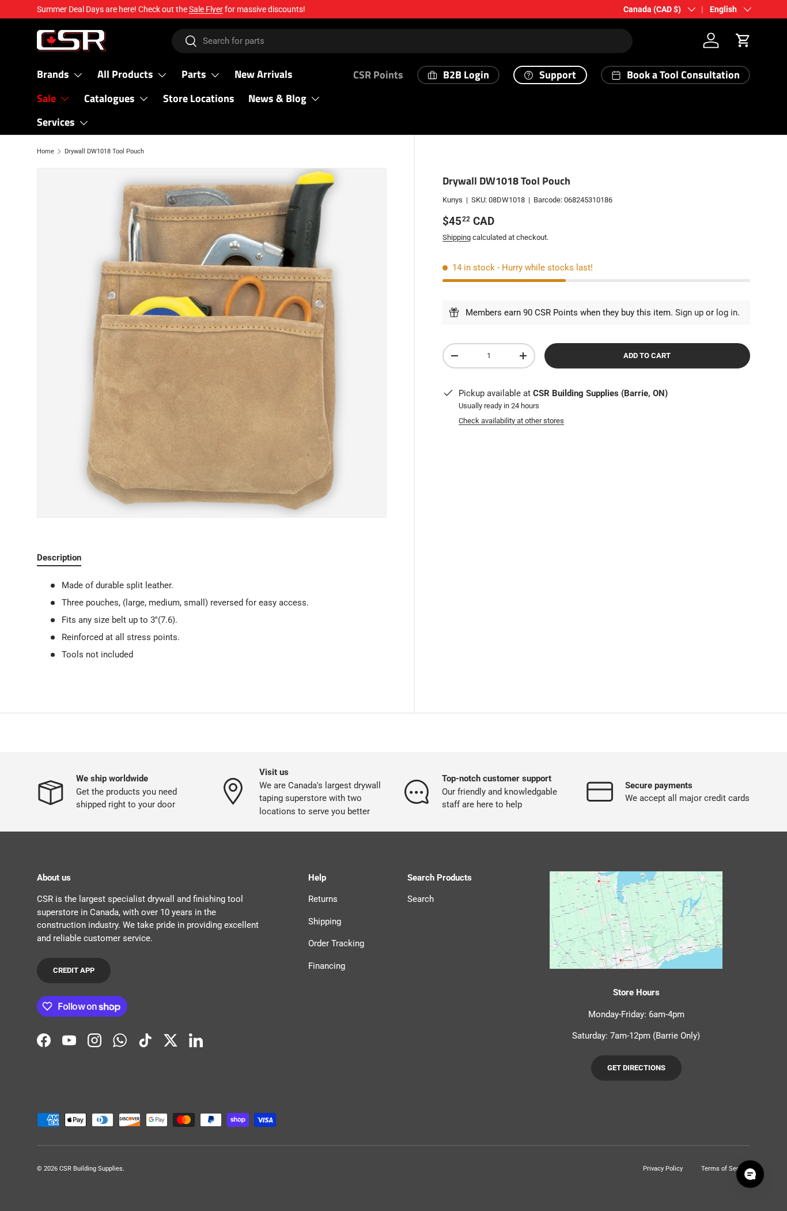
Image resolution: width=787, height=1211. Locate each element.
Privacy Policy (663, 1168)
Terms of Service (725, 1168)
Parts (193, 74)
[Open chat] (750, 1174)
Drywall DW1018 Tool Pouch (104, 151)
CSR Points (378, 74)
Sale (46, 98)
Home (45, 151)
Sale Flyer (206, 9)
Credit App (73, 970)
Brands (53, 74)
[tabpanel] (212, 620)
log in (726, 312)
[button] (743, 40)
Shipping (456, 236)
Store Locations (198, 98)
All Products (125, 74)
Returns (323, 899)
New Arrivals (263, 74)
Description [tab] (59, 557)
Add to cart (647, 355)
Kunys (452, 199)
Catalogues (109, 98)
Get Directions (636, 1067)
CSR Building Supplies (91, 1168)
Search (420, 899)
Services (56, 122)
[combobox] (402, 41)
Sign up (689, 312)
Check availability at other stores (511, 420)
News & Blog (277, 98)
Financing (326, 966)
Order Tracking (336, 943)
